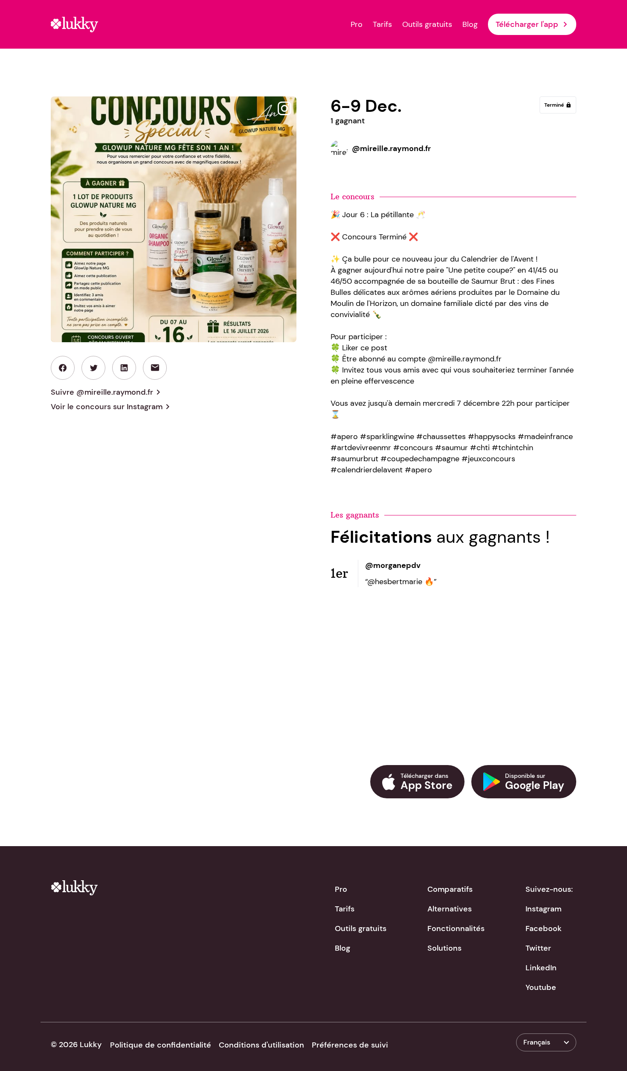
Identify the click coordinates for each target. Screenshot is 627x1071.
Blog (470, 24)
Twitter (538, 948)
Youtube (540, 987)
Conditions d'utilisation (261, 1045)
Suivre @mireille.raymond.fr (107, 392)
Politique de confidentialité (160, 1045)
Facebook (543, 928)
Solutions (444, 948)
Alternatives (449, 909)
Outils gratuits (427, 24)
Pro (357, 24)
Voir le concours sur (112, 407)
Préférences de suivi (350, 1045)
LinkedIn (541, 968)
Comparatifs (450, 889)
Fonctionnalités (456, 928)
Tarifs (382, 24)
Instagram (543, 909)
